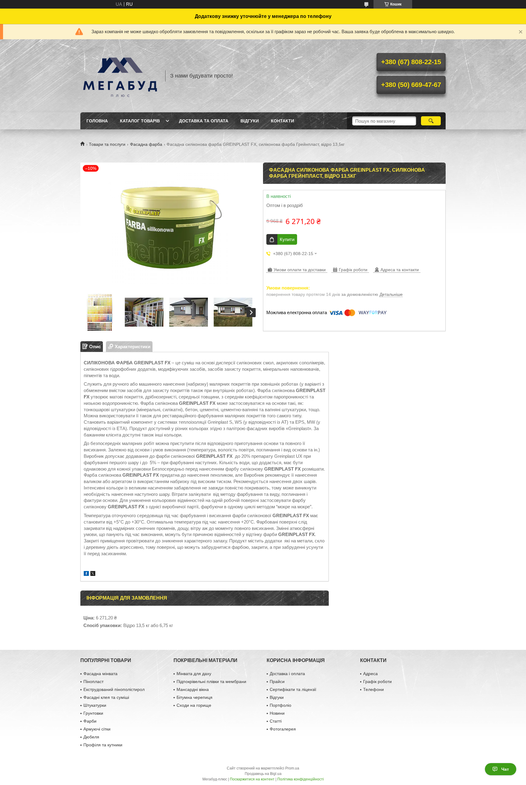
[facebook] (86, 574)
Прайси (277, 681)
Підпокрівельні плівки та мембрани (211, 681)
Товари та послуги (107, 144)
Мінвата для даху (194, 673)
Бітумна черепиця (194, 697)
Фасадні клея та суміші (106, 697)
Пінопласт (93, 681)
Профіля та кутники (102, 744)
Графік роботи (377, 681)
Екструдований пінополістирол (114, 689)
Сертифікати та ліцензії (293, 689)
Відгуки (249, 120)
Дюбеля (91, 736)
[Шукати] (431, 120)
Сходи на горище (194, 705)
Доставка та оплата (203, 120)
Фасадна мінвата (100, 673)
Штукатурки (94, 705)
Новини (277, 713)
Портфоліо (280, 705)
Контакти (282, 120)
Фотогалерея (283, 729)
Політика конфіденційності (300, 779)
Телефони (373, 689)
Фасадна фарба (146, 144)
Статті (276, 721)
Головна (97, 120)
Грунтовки (93, 713)
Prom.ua (292, 768)
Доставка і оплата (287, 673)
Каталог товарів (140, 120)
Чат (505, 769)
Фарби (89, 721)
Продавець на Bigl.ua (263, 774)
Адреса (370, 673)
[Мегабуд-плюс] (120, 76)
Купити (287, 239)
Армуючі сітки (96, 729)
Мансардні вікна (193, 689)
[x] (92, 574)
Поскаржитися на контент (252, 779)
